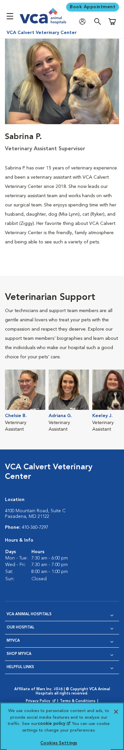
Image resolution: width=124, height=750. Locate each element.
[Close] (116, 711)
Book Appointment (92, 7)
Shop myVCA (19, 654)
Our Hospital (20, 627)
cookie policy (54, 724)
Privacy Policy (41, 701)
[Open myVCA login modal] (84, 21)
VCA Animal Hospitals (29, 614)
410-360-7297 (35, 527)
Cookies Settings (58, 743)
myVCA (13, 641)
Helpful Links (20, 667)
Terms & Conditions (78, 701)
